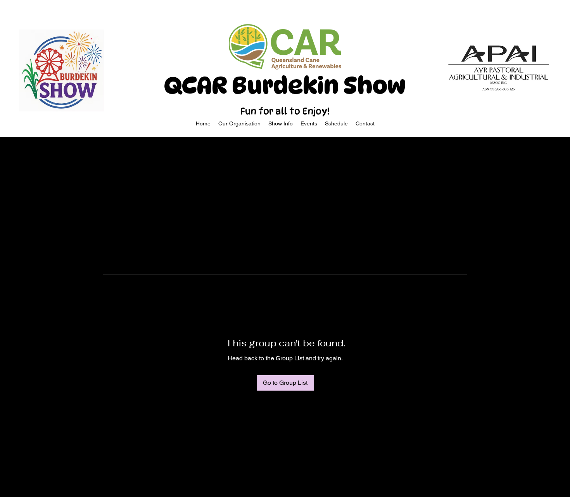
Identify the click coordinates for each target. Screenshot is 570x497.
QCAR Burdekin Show (285, 85)
